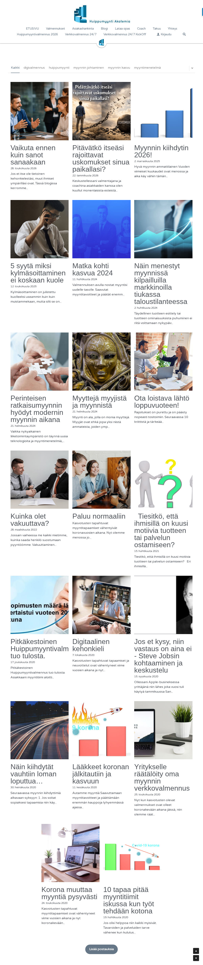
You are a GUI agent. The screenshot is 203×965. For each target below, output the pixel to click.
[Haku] (184, 34)
